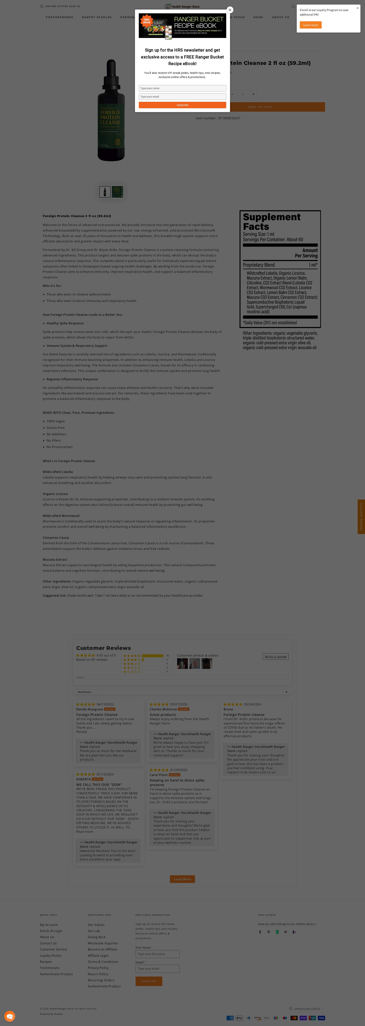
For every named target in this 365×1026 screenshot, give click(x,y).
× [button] (358, 8)
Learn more (310, 25)
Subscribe (182, 105)
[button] (9, 1016)
